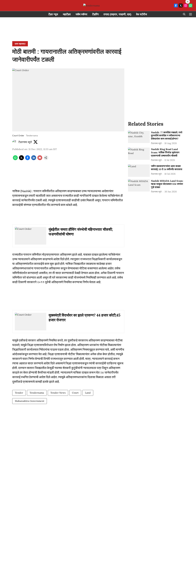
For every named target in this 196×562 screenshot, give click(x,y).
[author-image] (14, 142)
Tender (19, 392)
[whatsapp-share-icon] (15, 159)
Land (88, 392)
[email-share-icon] (39, 159)
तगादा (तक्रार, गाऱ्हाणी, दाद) (117, 14)
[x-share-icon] (21, 159)
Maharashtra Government (29, 400)
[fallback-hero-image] (139, 137)
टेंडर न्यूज (53, 14)
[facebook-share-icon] (27, 159)
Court (75, 392)
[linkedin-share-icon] (33, 159)
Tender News (58, 392)
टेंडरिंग (95, 14)
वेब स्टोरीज (141, 14)
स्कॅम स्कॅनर (81, 14)
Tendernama (37, 392)
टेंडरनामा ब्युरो (25, 142)
